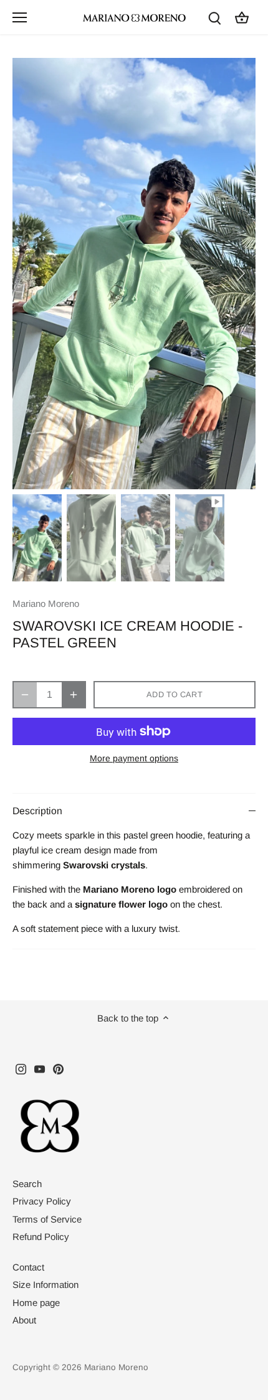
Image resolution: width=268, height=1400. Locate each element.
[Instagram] (21, 1067)
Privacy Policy (41, 1201)
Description (37, 811)
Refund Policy (40, 1236)
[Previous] (28, 273)
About (24, 1320)
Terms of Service (47, 1219)
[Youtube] (39, 1067)
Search (27, 1183)
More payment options (134, 758)
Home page (36, 1302)
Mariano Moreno (45, 603)
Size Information (45, 1284)
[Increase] (73, 695)
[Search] (214, 17)
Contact (28, 1267)
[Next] (240, 273)
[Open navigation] (19, 17)
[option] (134, 273)
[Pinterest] (58, 1067)
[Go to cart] (241, 17)
